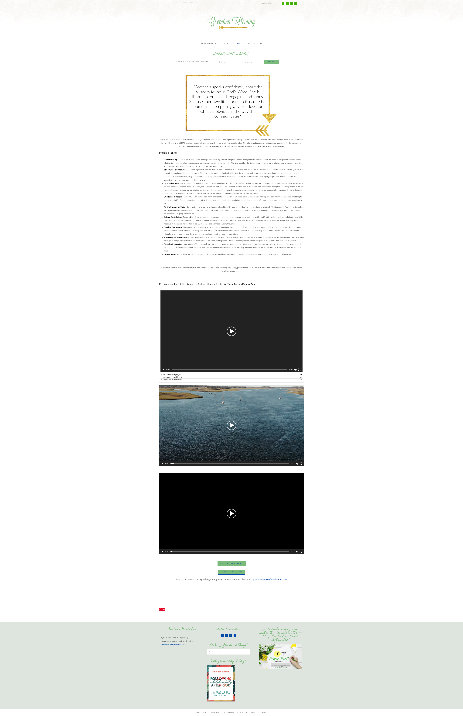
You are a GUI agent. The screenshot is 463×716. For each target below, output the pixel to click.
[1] (228, 136)
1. (171, 374)
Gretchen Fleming (231, 22)
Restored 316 (262, 712)
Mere (248, 712)
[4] (235, 136)
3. (171, 380)
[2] (230, 136)
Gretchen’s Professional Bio (232, 563)
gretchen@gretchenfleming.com (270, 579)
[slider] (229, 463)
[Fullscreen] (299, 369)
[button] (231, 331)
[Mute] (295, 369)
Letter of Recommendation (231, 572)
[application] (231, 331)
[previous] (177, 105)
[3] (233, 136)
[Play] (163, 369)
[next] (286, 105)
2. (171, 377)
